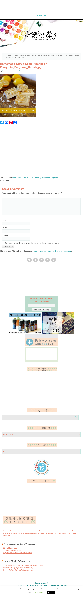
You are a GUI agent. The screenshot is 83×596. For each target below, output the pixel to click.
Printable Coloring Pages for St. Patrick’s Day (18, 568)
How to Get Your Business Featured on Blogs (18, 570)
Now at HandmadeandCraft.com (19, 544)
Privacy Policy (61, 585)
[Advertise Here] (19, 523)
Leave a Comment (20, 71)
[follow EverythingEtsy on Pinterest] (41, 482)
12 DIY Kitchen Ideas (10, 548)
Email (4, 228)
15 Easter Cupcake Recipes (12, 550)
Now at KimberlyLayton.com (18, 561)
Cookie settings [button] (39, 592)
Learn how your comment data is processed (52, 251)
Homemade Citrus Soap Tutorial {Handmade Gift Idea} (35, 178)
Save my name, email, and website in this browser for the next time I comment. (32, 243)
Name (4, 220)
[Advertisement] (41, 151)
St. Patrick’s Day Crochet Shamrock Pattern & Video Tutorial (23, 565)
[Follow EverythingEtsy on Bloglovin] (41, 345)
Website (5, 235)
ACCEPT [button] (51, 592)
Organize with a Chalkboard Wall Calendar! (17, 553)
